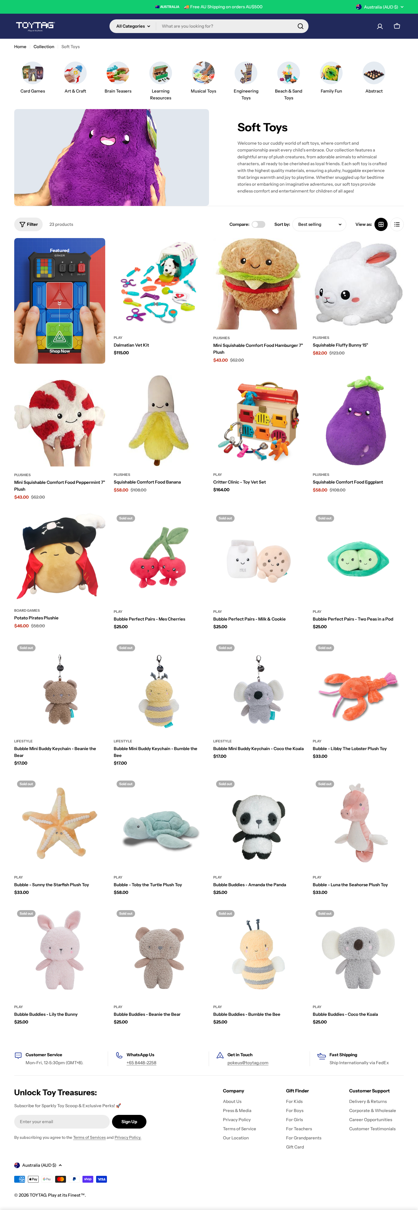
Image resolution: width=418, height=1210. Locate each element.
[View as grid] (381, 224)
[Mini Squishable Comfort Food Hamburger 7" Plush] (258, 283)
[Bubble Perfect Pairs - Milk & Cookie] (258, 557)
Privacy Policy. (128, 1137)
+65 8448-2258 (141, 1062)
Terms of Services (89, 1137)
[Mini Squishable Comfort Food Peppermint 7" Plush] (59, 420)
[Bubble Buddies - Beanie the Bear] (159, 952)
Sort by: (282, 224)
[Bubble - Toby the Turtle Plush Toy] (159, 823)
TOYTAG (38, 1195)
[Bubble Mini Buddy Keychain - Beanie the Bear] (59, 687)
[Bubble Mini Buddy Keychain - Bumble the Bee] (159, 687)
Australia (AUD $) (381, 7)
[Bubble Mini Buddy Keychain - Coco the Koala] (258, 687)
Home (20, 46)
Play (118, 337)
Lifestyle (23, 741)
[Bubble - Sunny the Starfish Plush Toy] (59, 823)
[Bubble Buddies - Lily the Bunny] (59, 952)
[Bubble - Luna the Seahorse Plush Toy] (358, 823)
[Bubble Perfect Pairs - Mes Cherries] (159, 557)
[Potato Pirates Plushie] (59, 557)
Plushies (221, 338)
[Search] (300, 26)
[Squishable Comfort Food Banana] (159, 420)
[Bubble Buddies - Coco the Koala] (358, 952)
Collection (44, 46)
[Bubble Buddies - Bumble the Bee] (258, 952)
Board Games (27, 610)
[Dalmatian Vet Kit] (159, 283)
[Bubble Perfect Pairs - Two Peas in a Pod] (358, 557)
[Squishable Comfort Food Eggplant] (358, 420)
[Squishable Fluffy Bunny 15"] (358, 283)
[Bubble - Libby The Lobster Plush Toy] (358, 687)
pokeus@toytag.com (247, 1062)
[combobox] (209, 26)
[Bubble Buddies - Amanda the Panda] (258, 823)
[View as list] (397, 224)
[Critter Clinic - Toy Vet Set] (258, 420)
